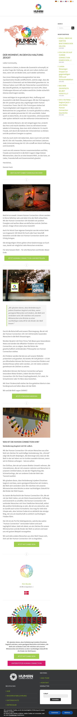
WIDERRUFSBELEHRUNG (17, 695)
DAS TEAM (45, 678)
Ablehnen (67, 713)
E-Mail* (46, 693)
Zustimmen (54, 713)
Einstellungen (13, 715)
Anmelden (55, 699)
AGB (8, 691)
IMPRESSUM (12, 705)
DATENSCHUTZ (13, 700)
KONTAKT (45, 682)
